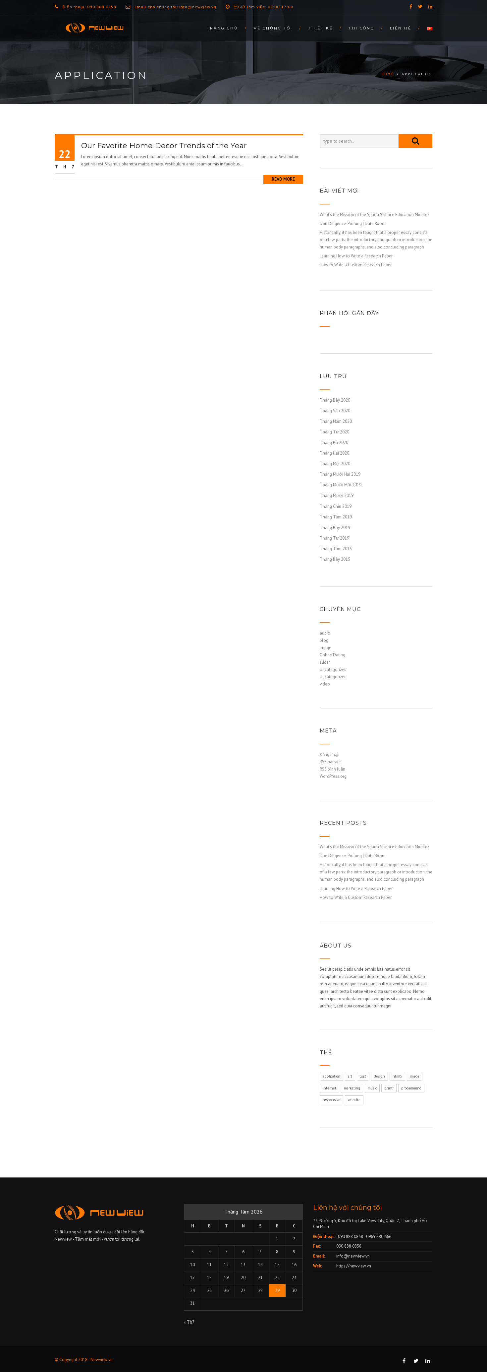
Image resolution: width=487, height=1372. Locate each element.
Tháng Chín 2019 (336, 506)
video (325, 684)
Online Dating (332, 655)
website (354, 1099)
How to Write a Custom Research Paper (356, 265)
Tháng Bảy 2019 (335, 527)
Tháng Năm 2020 (336, 421)
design (379, 1076)
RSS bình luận (332, 769)
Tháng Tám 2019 (336, 517)
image (325, 647)
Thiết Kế (320, 28)
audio (325, 633)
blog (324, 640)
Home (387, 74)
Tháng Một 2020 (335, 463)
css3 (363, 1076)
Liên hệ (400, 28)
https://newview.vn (353, 1266)
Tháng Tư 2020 (334, 432)
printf (389, 1088)
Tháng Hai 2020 (334, 453)
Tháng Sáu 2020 (335, 411)
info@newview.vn (353, 1256)
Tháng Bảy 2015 (335, 559)
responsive (331, 1099)
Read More (283, 179)
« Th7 (189, 1322)
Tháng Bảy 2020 (335, 400)
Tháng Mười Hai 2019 (340, 474)
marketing (352, 1088)
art (350, 1076)
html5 (397, 1076)
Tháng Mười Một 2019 (340, 485)
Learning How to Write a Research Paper (356, 256)
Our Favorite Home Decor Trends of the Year (164, 145)
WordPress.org (333, 776)
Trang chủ (222, 28)
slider (325, 662)
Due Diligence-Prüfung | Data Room (353, 223)
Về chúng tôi (273, 28)
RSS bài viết (330, 762)
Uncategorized (333, 669)
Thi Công (361, 28)
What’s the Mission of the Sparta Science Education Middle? (374, 214)
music (372, 1088)
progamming (411, 1088)
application (331, 1076)
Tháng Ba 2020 (334, 442)
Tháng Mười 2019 (336, 495)
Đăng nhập (330, 754)
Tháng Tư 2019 (334, 538)
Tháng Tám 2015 (336, 549)
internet (329, 1088)
